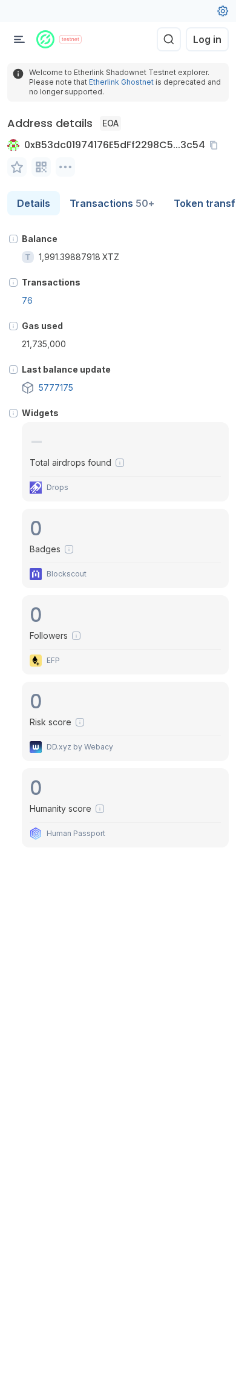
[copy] (216, 145)
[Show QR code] (41, 167)
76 (27, 300)
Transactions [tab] (112, 203)
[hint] (13, 239)
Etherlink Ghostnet (121, 82)
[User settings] (223, 11)
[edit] (17, 167)
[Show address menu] (65, 167)
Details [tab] (33, 203)
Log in (207, 39)
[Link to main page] (45, 39)
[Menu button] (19, 39)
